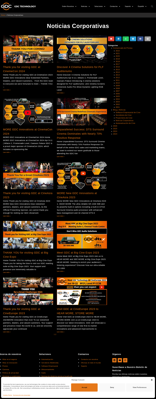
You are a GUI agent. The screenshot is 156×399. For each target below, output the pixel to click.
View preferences (139, 387)
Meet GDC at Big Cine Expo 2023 (78, 252)
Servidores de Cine (124, 115)
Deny (112, 387)
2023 (115, 134)
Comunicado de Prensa (122, 48)
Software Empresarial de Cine (128, 112)
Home (3, 15)
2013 (118, 75)
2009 (118, 86)
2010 (118, 83)
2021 (118, 53)
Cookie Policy (7, 395)
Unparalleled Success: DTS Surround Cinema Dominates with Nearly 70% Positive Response (80, 133)
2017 (118, 64)
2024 (115, 131)
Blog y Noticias (119, 110)
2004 (118, 99)
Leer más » (7, 90)
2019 (118, 59)
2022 (118, 51)
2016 (118, 67)
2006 (118, 94)
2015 (118, 69)
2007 (118, 91)
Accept (84, 387)
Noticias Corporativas (125, 120)
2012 (118, 77)
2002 (118, 104)
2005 (118, 96)
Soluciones (98, 6)
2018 (118, 61)
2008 (118, 88)
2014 (118, 72)
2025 (115, 129)
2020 (118, 56)
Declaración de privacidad (21, 395)
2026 (115, 126)
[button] (152, 380)
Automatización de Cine (125, 123)
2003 (118, 102)
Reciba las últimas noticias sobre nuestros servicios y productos (129, 375)
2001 (118, 107)
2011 (118, 80)
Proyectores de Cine (124, 118)
